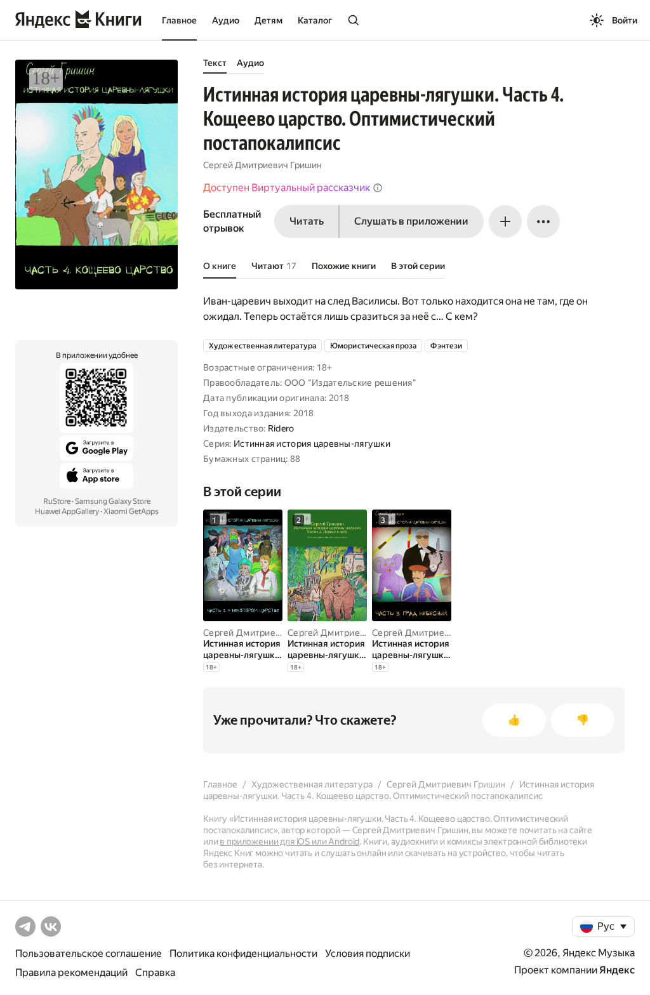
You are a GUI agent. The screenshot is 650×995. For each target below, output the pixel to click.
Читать (306, 221)
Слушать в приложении (411, 221)
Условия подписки (367, 953)
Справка (155, 972)
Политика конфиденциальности (243, 953)
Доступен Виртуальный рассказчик (286, 187)
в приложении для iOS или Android (289, 841)
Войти (624, 20)
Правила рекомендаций (71, 972)
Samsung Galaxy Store (112, 501)
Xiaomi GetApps (131, 511)
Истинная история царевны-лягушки (312, 443)
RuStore (56, 501)
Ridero (281, 428)
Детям (268, 20)
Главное (179, 20)
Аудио (225, 20)
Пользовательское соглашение (88, 953)
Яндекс (617, 970)
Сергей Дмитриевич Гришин (262, 165)
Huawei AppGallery (67, 511)
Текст (215, 63)
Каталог (315, 20)
